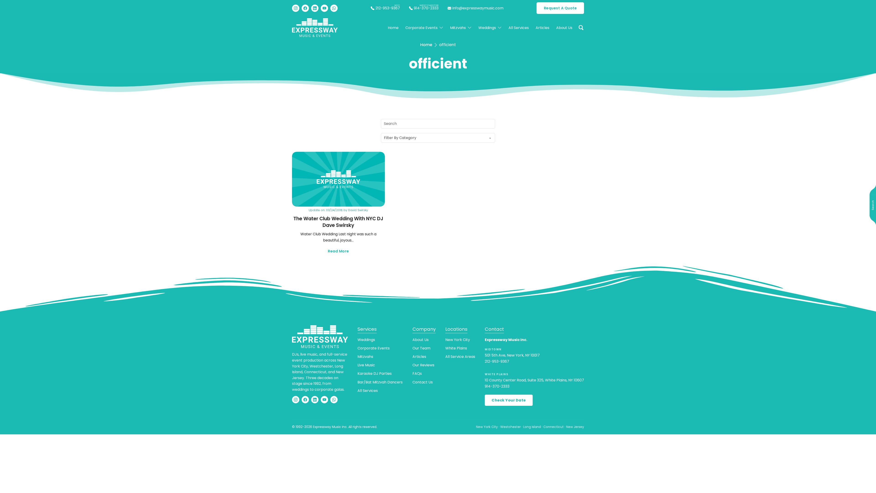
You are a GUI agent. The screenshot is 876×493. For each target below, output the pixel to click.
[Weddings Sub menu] (500, 28)
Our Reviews (423, 365)
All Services (518, 27)
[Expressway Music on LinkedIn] (314, 8)
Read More (356, 251)
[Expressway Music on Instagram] (295, 8)
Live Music (366, 365)
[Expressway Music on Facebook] (305, 8)
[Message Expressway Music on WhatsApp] (334, 8)
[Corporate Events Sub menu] (441, 28)
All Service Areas (460, 356)
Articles (542, 27)
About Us (564, 27)
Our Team (421, 348)
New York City (457, 339)
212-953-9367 (497, 361)
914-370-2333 (497, 386)
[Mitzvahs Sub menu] (469, 28)
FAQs (417, 373)
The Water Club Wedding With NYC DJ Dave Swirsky (338, 221)
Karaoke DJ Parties (374, 373)
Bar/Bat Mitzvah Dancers (380, 382)
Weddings (487, 27)
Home (393, 27)
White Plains (456, 348)
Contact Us (422, 382)
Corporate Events (421, 27)
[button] (581, 28)
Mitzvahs (458, 27)
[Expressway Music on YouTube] (324, 8)
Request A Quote (560, 8)
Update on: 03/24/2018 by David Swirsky (338, 210)
